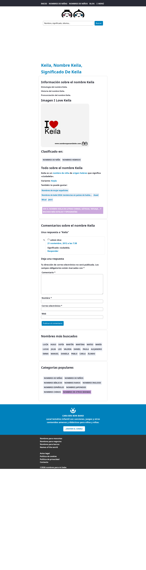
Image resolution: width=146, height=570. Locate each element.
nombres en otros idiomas (77, 392)
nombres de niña (51, 160)
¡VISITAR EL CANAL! (74, 429)
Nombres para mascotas (51, 438)
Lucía (45, 344)
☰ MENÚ (100, 3)
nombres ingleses (92, 383)
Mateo (90, 344)
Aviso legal (45, 453)
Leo (60, 349)
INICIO (44, 3)
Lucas (46, 349)
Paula (86, 349)
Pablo (74, 353)
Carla (83, 353)
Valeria (67, 349)
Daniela (65, 353)
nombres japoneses (76, 387)
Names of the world (49, 447)
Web (44, 313)
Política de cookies (48, 456)
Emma (45, 353)
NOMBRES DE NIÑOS (78, 3)
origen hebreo (80, 173)
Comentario (48, 272)
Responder (52, 251)
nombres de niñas (53, 378)
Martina (80, 344)
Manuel (55, 353)
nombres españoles (54, 387)
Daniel (77, 349)
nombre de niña (61, 173)
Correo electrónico (52, 305)
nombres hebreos (72, 160)
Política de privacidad (49, 459)
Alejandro (96, 349)
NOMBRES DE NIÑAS (58, 3)
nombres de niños (74, 378)
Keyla (54, 180)
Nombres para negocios (50, 441)
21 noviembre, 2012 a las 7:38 (62, 243)
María (98, 344)
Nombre (47, 298)
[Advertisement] (73, 43)
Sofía (61, 344)
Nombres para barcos (49, 444)
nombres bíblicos (53, 383)
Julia (53, 349)
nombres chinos (52, 392)
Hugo (53, 344)
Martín (70, 344)
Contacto (44, 462)
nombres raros (72, 383)
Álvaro (91, 353)
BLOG (92, 3)
